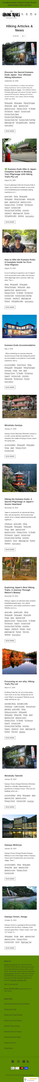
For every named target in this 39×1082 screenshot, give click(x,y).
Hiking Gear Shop (10, 1009)
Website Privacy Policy (12, 1026)
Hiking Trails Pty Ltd (10, 964)
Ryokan (27, 213)
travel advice (9, 125)
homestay (8, 370)
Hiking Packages (29, 103)
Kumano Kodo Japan (12, 114)
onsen (15, 541)
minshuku (25, 210)
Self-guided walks (22, 122)
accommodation (10, 365)
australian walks (22, 704)
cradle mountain (19, 706)
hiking (16, 196)
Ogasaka (13, 980)
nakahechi (8, 213)
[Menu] (35, 14)
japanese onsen (10, 108)
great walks (8, 196)
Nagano (7, 629)
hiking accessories (11, 712)
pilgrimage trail (9, 122)
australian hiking (10, 704)
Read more (10, 131)
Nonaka (22, 629)
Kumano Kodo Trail (11, 120)
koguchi (17, 111)
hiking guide (9, 103)
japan (15, 106)
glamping (8, 709)
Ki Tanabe (32, 108)
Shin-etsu (26, 632)
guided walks (18, 612)
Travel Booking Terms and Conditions (16, 1004)
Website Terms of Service (13, 1032)
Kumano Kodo (9, 973)
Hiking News (8, 1048)
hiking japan (18, 103)
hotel (20, 370)
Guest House (21, 365)
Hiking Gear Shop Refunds (13, 1015)
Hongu (15, 370)
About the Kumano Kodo (12, 1037)
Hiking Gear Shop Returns (13, 1020)
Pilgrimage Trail (26, 942)
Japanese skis (21, 980)
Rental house (18, 379)
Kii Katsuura (9, 111)
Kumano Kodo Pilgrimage (13, 117)
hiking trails (8, 106)
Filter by (16, 36)
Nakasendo (8, 379)
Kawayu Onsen (22, 108)
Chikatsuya (8, 524)
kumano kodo (25, 111)
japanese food (23, 106)
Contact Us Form (10, 1043)
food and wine (30, 706)
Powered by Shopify (27, 1075)
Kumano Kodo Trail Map (27, 120)
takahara (32, 122)
